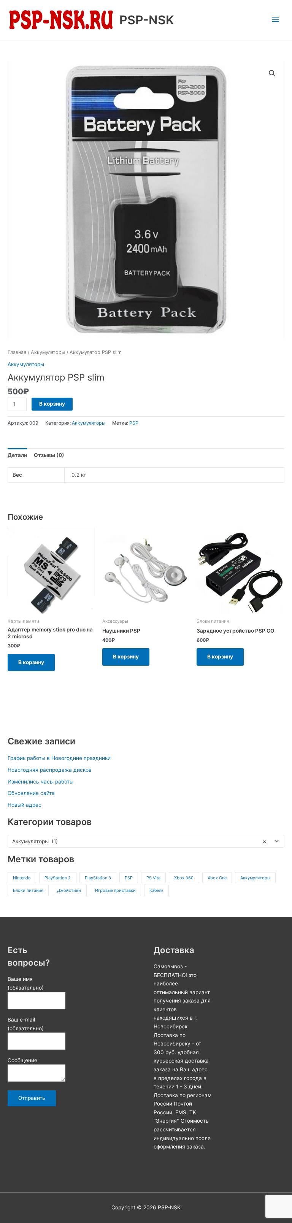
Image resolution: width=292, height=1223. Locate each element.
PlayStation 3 (98, 877)
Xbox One (217, 877)
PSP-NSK (146, 20)
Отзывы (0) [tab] (49, 455)
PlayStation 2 (57, 877)
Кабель (156, 890)
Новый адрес (24, 805)
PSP (129, 877)
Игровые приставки (115, 890)
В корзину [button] (31, 662)
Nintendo (22, 877)
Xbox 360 (184, 877)
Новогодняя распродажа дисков (50, 770)
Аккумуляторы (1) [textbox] (139, 841)
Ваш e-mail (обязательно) (26, 1024)
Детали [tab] (17, 455)
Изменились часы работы (40, 782)
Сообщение (22, 1060)
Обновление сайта (31, 793)
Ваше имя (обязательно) (26, 983)
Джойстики (69, 890)
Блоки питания (28, 890)
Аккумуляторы (255, 877)
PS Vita (153, 877)
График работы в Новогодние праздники (59, 758)
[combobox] (146, 841)
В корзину (52, 404)
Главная (17, 352)
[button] (272, 73)
